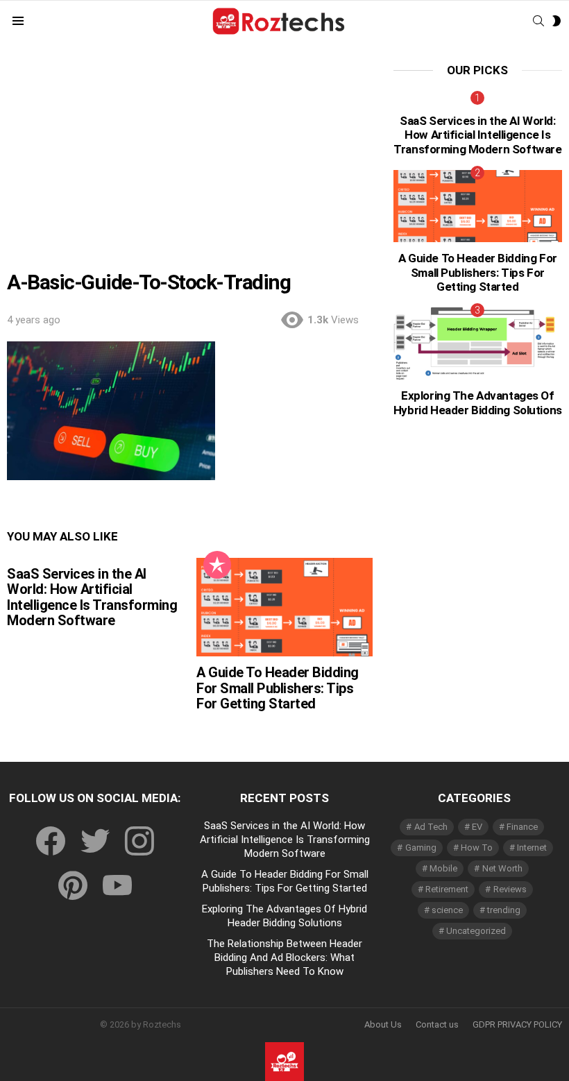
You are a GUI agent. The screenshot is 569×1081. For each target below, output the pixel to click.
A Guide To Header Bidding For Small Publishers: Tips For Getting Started (277, 688)
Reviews (510, 889)
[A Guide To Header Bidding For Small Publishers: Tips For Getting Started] (284, 607)
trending (503, 910)
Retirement (446, 889)
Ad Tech (431, 827)
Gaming (420, 847)
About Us (383, 1024)
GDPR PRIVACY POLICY (517, 1024)
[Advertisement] (190, 167)
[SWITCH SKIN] (556, 21)
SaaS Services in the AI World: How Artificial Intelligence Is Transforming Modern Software (92, 597)
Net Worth (502, 868)
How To (477, 847)
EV (477, 827)
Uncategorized (476, 931)
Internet (532, 847)
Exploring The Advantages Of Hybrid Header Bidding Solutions (477, 402)
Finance (522, 827)
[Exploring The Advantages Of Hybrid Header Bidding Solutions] (477, 343)
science (447, 910)
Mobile (443, 868)
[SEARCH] (538, 21)
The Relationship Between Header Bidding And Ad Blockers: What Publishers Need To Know (284, 957)
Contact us (437, 1024)
